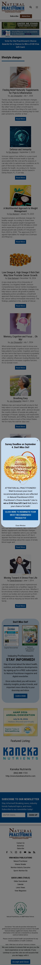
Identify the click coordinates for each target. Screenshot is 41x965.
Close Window (20, 525)
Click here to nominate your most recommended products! (20, 515)
